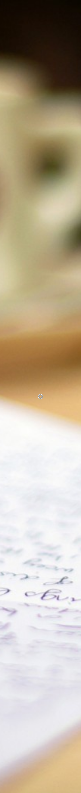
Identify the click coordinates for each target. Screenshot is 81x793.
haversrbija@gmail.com (19, 19)
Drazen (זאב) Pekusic (22, 33)
